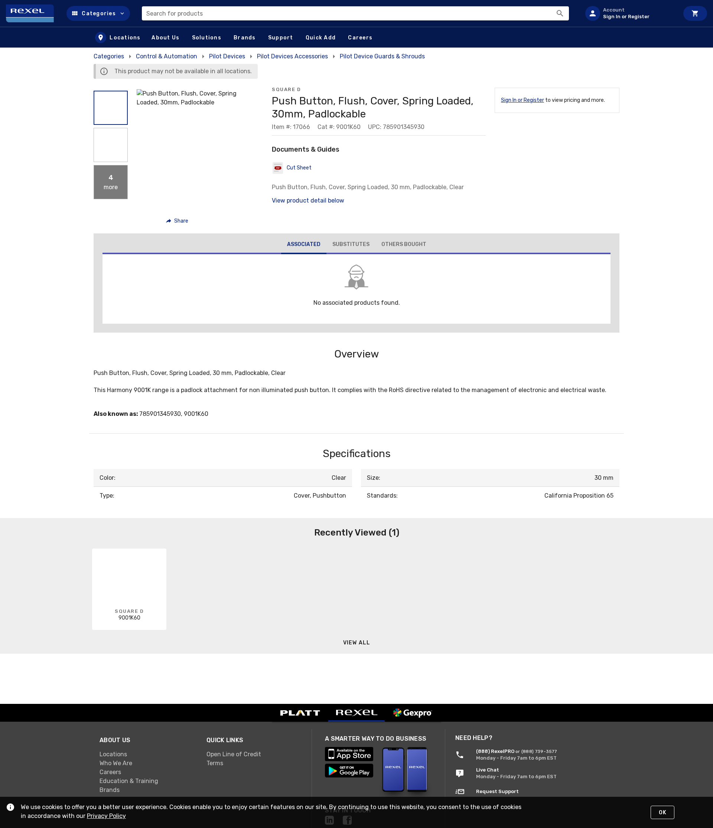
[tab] (303, 245)
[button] (98, 13)
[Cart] (695, 13)
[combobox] (355, 13)
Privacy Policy (106, 815)
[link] (147, 754)
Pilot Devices (227, 56)
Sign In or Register (522, 100)
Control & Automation (166, 56)
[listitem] (629, 13)
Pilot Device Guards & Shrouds (382, 56)
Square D (286, 89)
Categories (109, 56)
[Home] (33, 13)
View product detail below (308, 200)
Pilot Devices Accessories (292, 56)
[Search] (560, 13)
